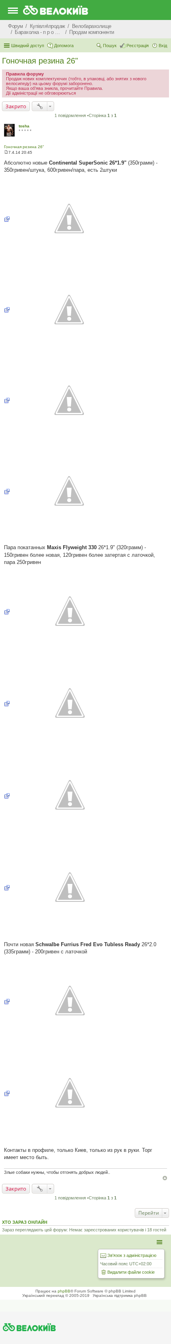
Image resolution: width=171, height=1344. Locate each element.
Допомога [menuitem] (64, 45)
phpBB (64, 1291)
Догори (165, 1178)
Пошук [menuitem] (110, 45)
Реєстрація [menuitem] (137, 45)
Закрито (16, 106)
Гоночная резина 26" (40, 60)
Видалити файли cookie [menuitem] (131, 1272)
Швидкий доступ (27, 45)
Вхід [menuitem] (163, 45)
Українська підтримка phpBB (120, 1295)
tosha (24, 126)
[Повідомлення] (6, 152)
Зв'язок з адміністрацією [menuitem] (131, 1255)
